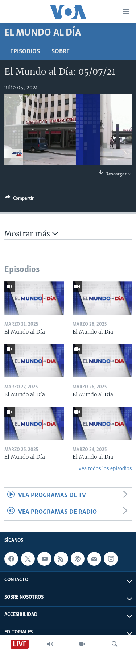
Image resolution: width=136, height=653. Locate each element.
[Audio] (50, 644)
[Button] (19, 199)
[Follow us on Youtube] (44, 559)
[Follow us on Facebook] (11, 559)
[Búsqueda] (114, 644)
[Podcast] (78, 559)
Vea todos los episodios (105, 469)
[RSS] (61, 559)
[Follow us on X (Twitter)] (28, 559)
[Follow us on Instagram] (111, 559)
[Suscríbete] (94, 559)
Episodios (25, 52)
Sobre (60, 52)
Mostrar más (28, 233)
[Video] (82, 644)
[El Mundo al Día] (34, 298)
